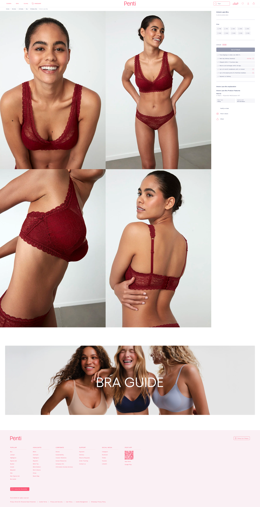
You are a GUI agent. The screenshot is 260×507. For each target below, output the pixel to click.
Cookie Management (82, 502)
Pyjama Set (13, 461)
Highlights (37, 447)
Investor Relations (61, 458)
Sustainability (60, 454)
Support (82, 447)
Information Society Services (64, 467)
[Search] (216, 3)
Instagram (105, 451)
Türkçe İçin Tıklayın (243, 438)
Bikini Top (36, 464)
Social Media (107, 447)
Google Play (128, 464)
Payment (81, 451)
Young (26, 3)
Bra (27, 9)
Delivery (81, 454)
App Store (128, 461)
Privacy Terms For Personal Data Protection (23, 502)
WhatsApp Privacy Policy (98, 502)
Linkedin (104, 464)
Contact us (82, 464)
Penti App (128, 447)
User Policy (69, 502)
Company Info (60, 464)
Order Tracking (83, 461)
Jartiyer (12, 454)
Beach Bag (36, 476)
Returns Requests (84, 458)
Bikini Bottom (37, 467)
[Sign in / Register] (248, 3)
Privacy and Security (56, 502)
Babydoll (12, 470)
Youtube (104, 461)
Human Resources (61, 461)
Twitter (104, 458)
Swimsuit (35, 454)
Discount (38, 3)
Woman (8, 3)
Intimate (21, 9)
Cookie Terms (43, 502)
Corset (12, 467)
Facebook (105, 454)
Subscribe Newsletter (20, 489)
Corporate (60, 447)
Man (17, 3)
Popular (13, 447)
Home (7, 9)
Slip (11, 473)
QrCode (129, 455)
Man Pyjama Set (15, 476)
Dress (34, 473)
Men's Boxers (37, 470)
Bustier (12, 464)
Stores (58, 451)
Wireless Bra (33, 9)
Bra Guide (13, 479)
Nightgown (13, 458)
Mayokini (35, 461)
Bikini (34, 451)
